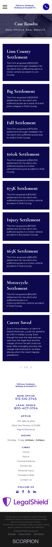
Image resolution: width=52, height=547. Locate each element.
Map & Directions (26, 429)
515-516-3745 (26, 399)
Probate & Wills (26, 475)
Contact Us (26, 479)
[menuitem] (12, 534)
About (26, 456)
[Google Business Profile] (17, 491)
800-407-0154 (26, 408)
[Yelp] (28, 491)
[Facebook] (23, 491)
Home (26, 452)
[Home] (25, 7)
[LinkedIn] (34, 491)
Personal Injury (26, 470)
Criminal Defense (26, 461)
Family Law (26, 465)
